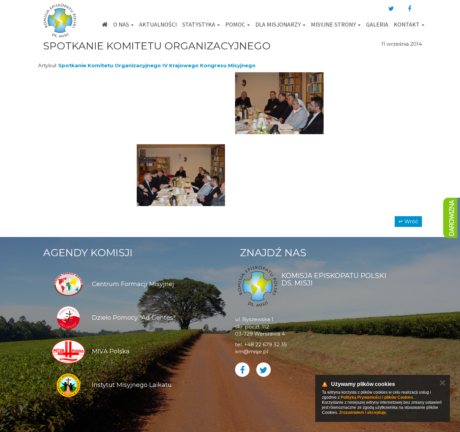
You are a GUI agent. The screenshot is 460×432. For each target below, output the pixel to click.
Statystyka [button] (199, 24)
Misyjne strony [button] (334, 24)
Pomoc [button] (236, 24)
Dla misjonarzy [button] (278, 24)
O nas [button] (121, 24)
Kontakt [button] (407, 24)
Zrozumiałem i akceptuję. (363, 412)
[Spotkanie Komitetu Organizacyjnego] (82, 103)
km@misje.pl (251, 351)
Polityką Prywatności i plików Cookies (377, 397)
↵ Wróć (408, 221)
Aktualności (158, 24)
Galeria (377, 24)
